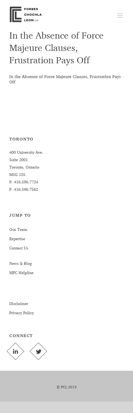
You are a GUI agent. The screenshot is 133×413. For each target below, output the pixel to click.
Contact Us (18, 247)
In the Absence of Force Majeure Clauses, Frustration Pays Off (56, 47)
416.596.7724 (25, 181)
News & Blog (20, 263)
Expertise (17, 238)
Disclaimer (18, 303)
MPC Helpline (21, 272)
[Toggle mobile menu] (120, 15)
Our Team (18, 229)
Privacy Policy (21, 312)
